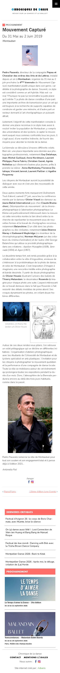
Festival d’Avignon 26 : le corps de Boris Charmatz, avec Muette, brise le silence (29, 520)
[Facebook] (35, 661)
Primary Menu (56, 4)
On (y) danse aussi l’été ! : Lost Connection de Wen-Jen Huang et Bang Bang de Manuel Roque (29, 532)
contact (15, 658)
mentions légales (36, 658)
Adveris (41, 668)
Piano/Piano (10, 491)
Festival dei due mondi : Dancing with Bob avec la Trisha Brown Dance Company (30, 545)
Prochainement (14, 25)
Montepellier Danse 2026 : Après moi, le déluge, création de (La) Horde (30, 563)
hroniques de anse (30, 11)
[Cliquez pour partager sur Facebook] (28, 481)
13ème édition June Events (42, 491)
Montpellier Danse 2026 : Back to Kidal (25, 553)
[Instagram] (32, 481)
